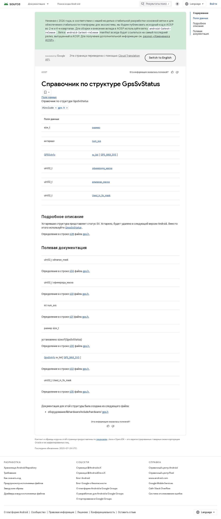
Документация (36, 3)
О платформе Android (16, 512)
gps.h (61, 107)
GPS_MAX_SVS (108, 154)
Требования (10, 472)
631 (71, 316)
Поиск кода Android (68, 3)
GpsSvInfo (49, 357)
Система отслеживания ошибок (165, 493)
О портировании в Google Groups (93, 498)
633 (72, 294)
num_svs (96, 141)
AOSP (44, 72)
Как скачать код (12, 478)
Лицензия (82, 512)
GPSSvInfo (49, 154)
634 (72, 271)
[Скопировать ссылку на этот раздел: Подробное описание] (86, 217)
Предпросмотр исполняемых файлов (23, 483)
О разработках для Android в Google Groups (99, 493)
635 (72, 391)
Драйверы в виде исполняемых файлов (24, 493)
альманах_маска (101, 181)
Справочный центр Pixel (161, 472)
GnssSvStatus (73, 227)
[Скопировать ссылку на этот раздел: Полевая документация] (90, 248)
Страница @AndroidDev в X (90, 472)
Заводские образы (13, 488)
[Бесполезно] (177, 72)
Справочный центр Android (163, 467)
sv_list (95, 154)
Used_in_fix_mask (101, 195)
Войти (213, 3)
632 (72, 369)
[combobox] (155, 4)
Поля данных (49, 97)
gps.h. (86, 234)
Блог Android (83, 478)
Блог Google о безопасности (91, 483)
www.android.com (158, 478)
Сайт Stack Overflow (159, 488)
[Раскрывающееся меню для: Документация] (49, 4)
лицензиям (101, 439)
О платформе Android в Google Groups (96, 488)
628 (72, 234)
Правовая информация (61, 512)
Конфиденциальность (103, 512)
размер (96, 127)
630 (72, 346)
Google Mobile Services (161, 483)
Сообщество (38, 512)
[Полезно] (172, 72)
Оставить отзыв (127, 512)
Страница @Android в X (88, 467)
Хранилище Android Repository (20, 467)
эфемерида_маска (102, 168)
